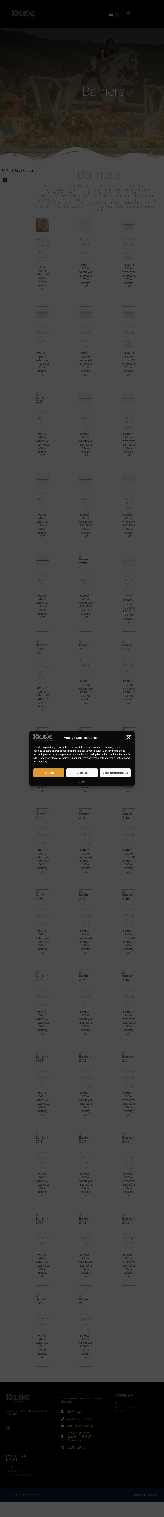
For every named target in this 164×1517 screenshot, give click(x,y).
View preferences (115, 773)
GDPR (82, 781)
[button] (129, 738)
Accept (49, 773)
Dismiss (82, 773)
